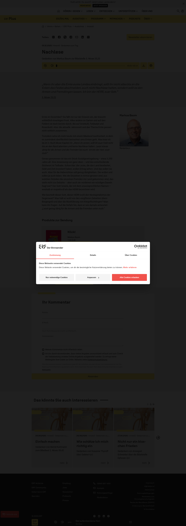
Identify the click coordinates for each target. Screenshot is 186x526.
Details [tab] (93, 255)
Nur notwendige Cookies (57, 277)
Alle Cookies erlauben (129, 277)
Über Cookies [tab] (131, 255)
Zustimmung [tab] (55, 255)
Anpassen (91, 277)
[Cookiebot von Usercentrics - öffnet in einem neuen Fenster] (136, 247)
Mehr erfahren (130, 267)
